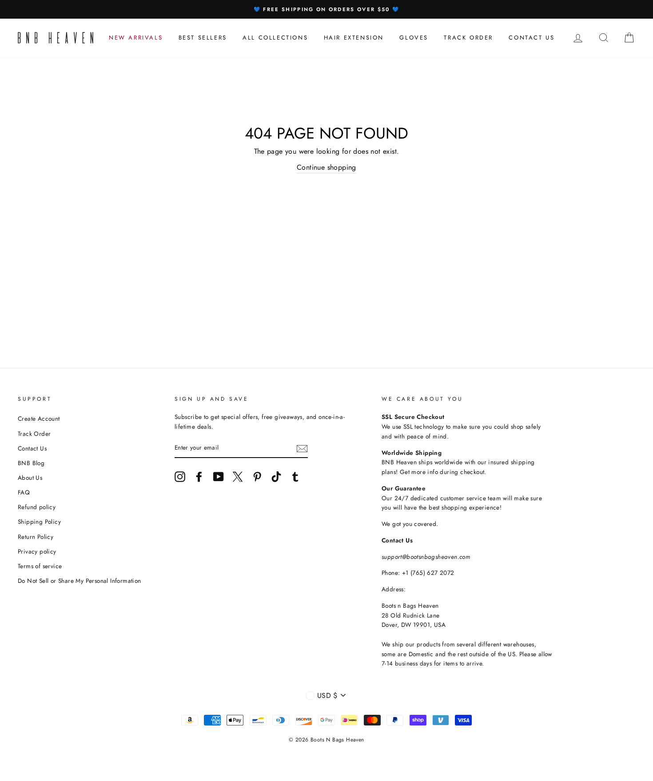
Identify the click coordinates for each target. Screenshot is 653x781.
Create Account (39, 418)
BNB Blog (31, 462)
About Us (30, 477)
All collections (275, 37)
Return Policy (35, 536)
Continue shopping (326, 167)
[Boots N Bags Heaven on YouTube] (218, 476)
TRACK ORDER (468, 37)
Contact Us (32, 448)
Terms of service (40, 566)
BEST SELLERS (203, 37)
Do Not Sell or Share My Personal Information (79, 580)
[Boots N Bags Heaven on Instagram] (180, 476)
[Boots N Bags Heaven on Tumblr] (295, 476)
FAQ (24, 492)
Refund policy (37, 506)
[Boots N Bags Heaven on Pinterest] (257, 476)
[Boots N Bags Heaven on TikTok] (276, 476)
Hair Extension (354, 37)
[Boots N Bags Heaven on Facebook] (199, 476)
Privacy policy (37, 551)
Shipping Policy (39, 521)
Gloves (413, 37)
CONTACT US (531, 37)
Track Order (34, 433)
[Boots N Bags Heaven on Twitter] (237, 476)
